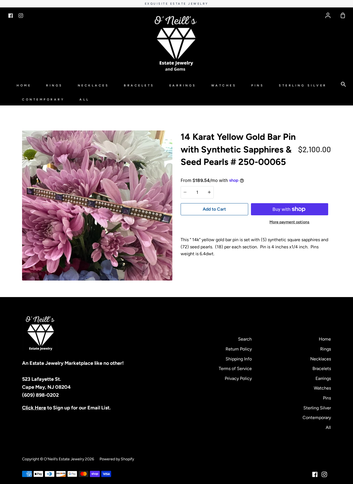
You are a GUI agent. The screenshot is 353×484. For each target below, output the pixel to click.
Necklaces (93, 85)
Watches (224, 85)
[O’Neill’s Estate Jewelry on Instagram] (324, 474)
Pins (257, 85)
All (84, 99)
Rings (54, 85)
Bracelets (139, 85)
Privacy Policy (238, 378)
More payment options (289, 222)
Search (245, 339)
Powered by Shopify (117, 459)
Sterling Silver (303, 85)
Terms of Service (235, 368)
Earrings (182, 85)
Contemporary (43, 99)
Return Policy (239, 349)
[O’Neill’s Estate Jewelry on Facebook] (315, 474)
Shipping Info (239, 358)
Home (24, 85)
